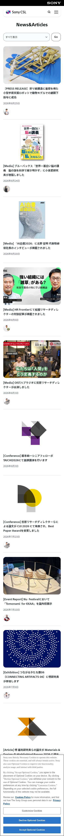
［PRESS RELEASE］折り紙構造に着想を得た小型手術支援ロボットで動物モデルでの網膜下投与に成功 (30, 93)
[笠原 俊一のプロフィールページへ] (6, 401)
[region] (32, 795)
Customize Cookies (32, 811)
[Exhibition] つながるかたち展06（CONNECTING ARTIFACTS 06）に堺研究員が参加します (31, 676)
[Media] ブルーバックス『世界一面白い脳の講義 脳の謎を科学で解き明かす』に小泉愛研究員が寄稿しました (31, 170)
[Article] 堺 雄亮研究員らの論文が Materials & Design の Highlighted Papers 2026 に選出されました (31, 754)
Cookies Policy (23, 797)
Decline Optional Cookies (32, 820)
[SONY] (54, 3)
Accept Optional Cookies (32, 830)
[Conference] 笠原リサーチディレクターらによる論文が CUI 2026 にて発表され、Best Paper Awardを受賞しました (30, 526)
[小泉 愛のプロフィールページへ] (6, 188)
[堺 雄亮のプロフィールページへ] (6, 695)
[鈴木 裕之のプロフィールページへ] (6, 111)
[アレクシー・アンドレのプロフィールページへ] (6, 617)
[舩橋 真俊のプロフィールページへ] (6, 328)
